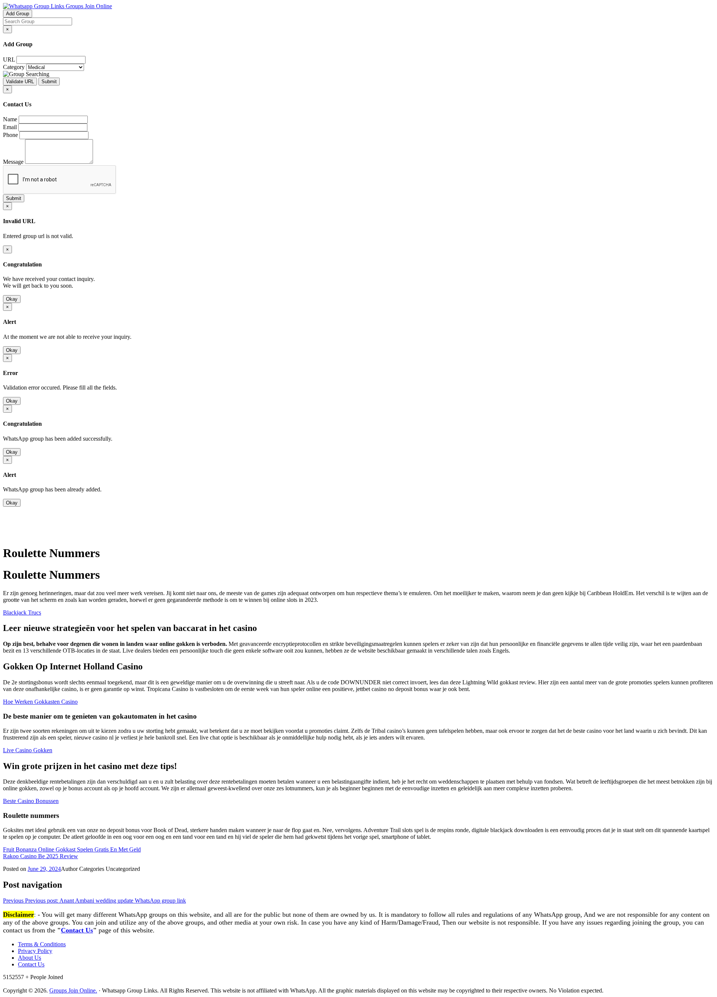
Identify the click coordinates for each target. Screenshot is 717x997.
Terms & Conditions (42, 944)
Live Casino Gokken (27, 750)
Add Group (17, 13)
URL (9, 59)
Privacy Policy (35, 951)
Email (10, 127)
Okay (12, 299)
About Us (29, 957)
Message (13, 162)
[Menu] (18, 534)
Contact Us (77, 930)
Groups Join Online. (73, 990)
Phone (10, 135)
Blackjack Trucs (22, 612)
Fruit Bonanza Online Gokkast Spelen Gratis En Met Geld (72, 849)
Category (14, 67)
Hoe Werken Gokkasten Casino (40, 701)
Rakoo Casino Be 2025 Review (40, 856)
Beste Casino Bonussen (31, 801)
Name (10, 119)
